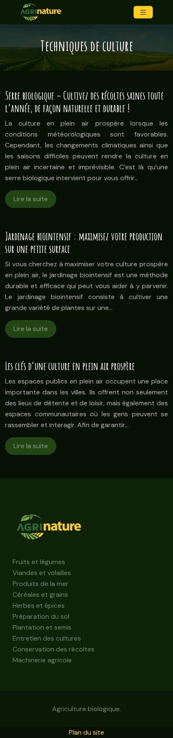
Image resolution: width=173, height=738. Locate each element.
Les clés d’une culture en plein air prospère (70, 366)
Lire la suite (30, 198)
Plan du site (86, 732)
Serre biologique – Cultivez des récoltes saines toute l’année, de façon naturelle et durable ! (84, 102)
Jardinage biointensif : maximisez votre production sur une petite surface (84, 242)
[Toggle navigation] (143, 12)
